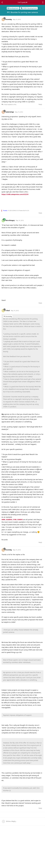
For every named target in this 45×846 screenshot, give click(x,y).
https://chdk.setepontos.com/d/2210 (15, 194)
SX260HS (9, 519)
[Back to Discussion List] (2, 2)
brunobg (9, 316)
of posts (22, 2)
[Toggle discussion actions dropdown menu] (43, 2)
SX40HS (20, 519)
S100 (14, 519)
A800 (3, 519)
